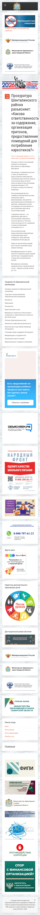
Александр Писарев (23, 156)
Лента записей (9, 730)
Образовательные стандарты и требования (18, 342)
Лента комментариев (11, 733)
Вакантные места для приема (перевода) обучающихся (18, 328)
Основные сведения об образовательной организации (18, 290)
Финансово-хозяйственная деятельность (18, 323)
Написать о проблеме (20, 403)
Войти (7, 726)
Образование (9, 303)
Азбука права (15, 158)
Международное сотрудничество (15, 335)
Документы (8, 300)
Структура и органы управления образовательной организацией (15, 295)
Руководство (9, 306)
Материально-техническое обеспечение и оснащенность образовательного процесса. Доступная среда (19, 315)
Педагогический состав (12, 309)
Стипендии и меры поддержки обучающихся (19, 332)
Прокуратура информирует (27, 158)
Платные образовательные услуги (15, 320)
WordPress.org (9, 736)
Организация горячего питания (14, 338)
